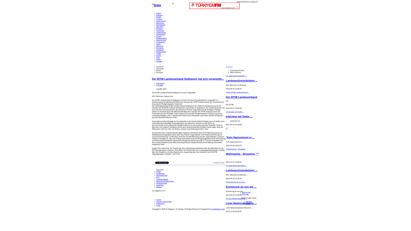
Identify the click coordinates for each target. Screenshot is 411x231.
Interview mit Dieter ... (239, 116)
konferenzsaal (161, 183)
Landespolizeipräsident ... (242, 80)
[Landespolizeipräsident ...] (236, 76)
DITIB (158, 172)
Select (239, 2)
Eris (157, 177)
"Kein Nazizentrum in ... (240, 137)
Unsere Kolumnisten (164, 202)
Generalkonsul (161, 175)
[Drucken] (160, 83)
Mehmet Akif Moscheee (165, 181)
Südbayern (160, 174)
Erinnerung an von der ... (241, 186)
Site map (245, 194)
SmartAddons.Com (218, 209)
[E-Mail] (159, 85)
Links (158, 205)
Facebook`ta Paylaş (219, 162)
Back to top (246, 192)
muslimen (160, 185)
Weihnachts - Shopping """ (242, 153)
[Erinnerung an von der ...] (236, 182)
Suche (158, 200)
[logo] (156, 5)
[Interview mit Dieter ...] (235, 112)
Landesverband (162, 179)
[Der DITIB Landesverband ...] (237, 92)
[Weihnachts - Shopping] (235, 149)
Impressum (160, 203)
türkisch (159, 187)
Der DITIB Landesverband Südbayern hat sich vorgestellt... (188, 78)
